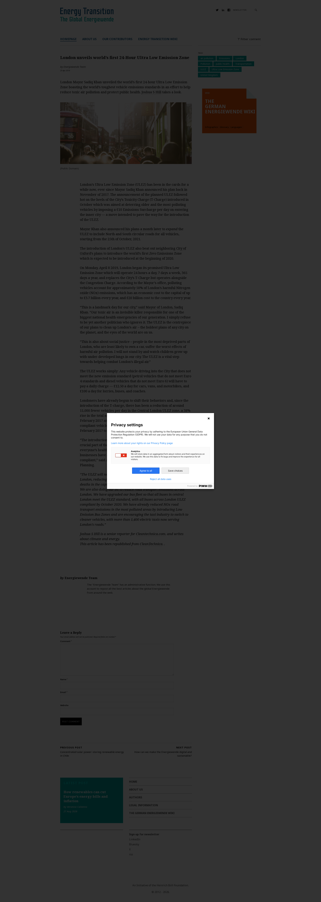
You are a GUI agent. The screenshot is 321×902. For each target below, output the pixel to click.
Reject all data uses (160, 479)
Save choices (175, 470)
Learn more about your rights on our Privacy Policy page (142, 443)
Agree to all (146, 470)
